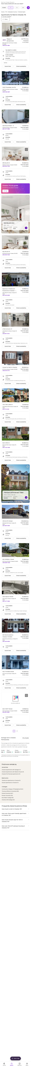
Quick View (8, 66)
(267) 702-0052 (6, 447)
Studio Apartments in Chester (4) (10, 782)
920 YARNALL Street (8, 559)
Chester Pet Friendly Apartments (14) (11, 774)
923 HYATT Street (7, 709)
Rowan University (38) (7, 795)
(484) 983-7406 (6, 562)
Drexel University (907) (7, 793)
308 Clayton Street (7, 596)
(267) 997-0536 (6, 525)
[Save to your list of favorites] (26, 25)
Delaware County (12, 12)
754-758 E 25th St (7, 404)
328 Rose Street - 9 (8, 125)
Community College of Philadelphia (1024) (12, 789)
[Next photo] (28, 29)
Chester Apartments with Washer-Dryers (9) (13, 771)
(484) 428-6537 (6, 91)
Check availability (21, 66)
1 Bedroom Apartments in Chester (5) (11, 780)
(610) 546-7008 (6, 166)
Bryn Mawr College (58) (7, 797)
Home (2, 12)
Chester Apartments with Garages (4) (11, 769)
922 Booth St (6, 251)
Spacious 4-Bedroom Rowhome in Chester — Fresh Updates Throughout (10, 290)
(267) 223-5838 (6, 295)
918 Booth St (6, 163)
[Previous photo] (3, 29)
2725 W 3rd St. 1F (7, 329)
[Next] (28, 7)
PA (6, 12)
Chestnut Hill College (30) (8, 799)
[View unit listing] (26, 228)
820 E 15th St (6, 443)
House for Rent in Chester (9, 367)
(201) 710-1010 (5, 409)
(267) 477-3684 (6, 128)
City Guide (25, 738)
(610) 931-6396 (5, 712)
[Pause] (27, 197)
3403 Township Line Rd (9, 87)
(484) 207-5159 (6, 45)
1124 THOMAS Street (8, 671)
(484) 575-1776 (5, 370)
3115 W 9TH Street (7, 521)
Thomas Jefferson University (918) (10, 791)
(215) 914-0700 (6, 333)
